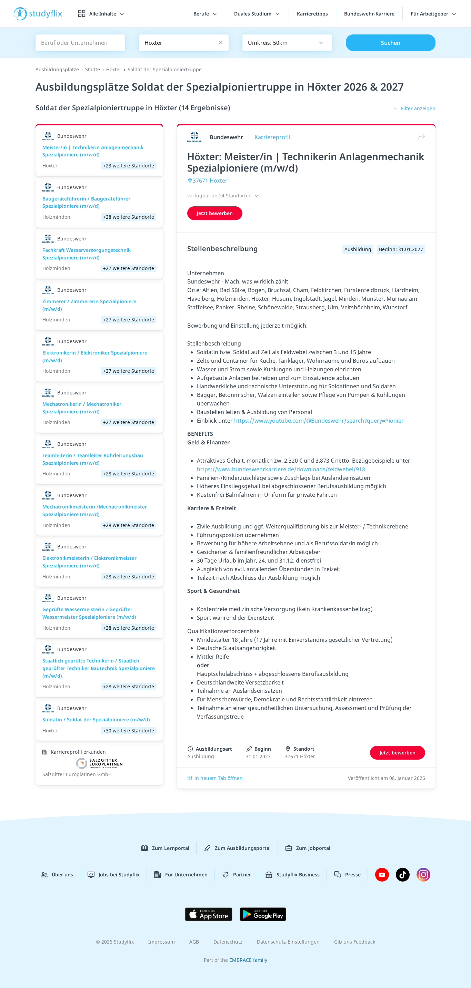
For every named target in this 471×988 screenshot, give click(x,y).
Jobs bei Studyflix (119, 874)
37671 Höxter (210, 180)
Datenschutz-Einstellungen (288, 941)
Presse (353, 874)
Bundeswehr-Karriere (369, 13)
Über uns (62, 874)
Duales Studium (253, 13)
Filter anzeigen (418, 108)
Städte (92, 69)
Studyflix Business (298, 874)
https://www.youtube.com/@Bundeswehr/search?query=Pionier (319, 420)
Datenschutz (227, 941)
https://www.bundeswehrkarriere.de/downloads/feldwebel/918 (281, 469)
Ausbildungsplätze (57, 69)
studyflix (45, 13)
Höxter (113, 69)
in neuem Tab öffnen (218, 778)
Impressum (161, 941)
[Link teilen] (420, 137)
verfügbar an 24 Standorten (220, 195)
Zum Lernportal (170, 848)
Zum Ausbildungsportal (243, 848)
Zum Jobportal (313, 848)
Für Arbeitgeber (430, 13)
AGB (194, 941)
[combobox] (287, 42)
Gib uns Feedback (354, 941)
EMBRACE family (248, 960)
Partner (242, 874)
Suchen (390, 43)
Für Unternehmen (186, 874)
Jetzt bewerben (215, 213)
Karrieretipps (312, 13)
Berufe (201, 13)
